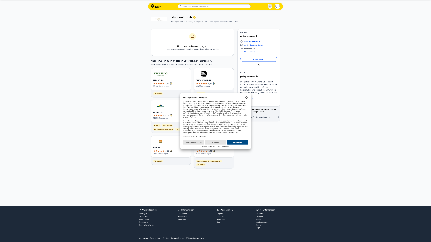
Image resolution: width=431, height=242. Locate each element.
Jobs (219, 222)
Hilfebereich (182, 216)
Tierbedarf (158, 93)
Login (258, 228)
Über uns (220, 216)
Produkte (259, 214)
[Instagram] (258, 64)
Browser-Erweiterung (146, 225)
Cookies (166, 238)
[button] (270, 6)
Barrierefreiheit (177, 238)
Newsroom (221, 219)
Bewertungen (144, 219)
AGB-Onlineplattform (195, 238)
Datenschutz (155, 238)
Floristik (157, 125)
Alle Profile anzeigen (257, 117)
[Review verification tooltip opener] (194, 17)
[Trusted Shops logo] (156, 6)
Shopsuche (182, 219)
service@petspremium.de (253, 45)
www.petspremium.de (252, 41)
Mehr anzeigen (249, 52)
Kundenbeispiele (262, 222)
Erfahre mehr (208, 64)
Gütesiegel (143, 214)
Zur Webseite (258, 59)
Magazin (220, 214)
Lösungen (259, 216)
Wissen (258, 225)
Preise (258, 219)
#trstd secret (143, 222)
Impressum (143, 238)
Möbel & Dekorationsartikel (163, 129)
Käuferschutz (143, 216)
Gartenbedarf (167, 125)
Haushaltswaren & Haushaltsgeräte (209, 161)
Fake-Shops (182, 214)
